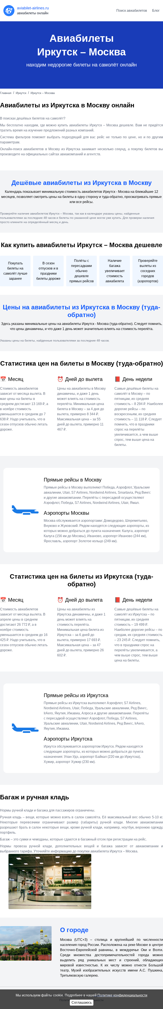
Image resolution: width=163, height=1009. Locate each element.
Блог (156, 10)
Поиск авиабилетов (131, 10)
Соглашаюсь (82, 1002)
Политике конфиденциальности (122, 995)
